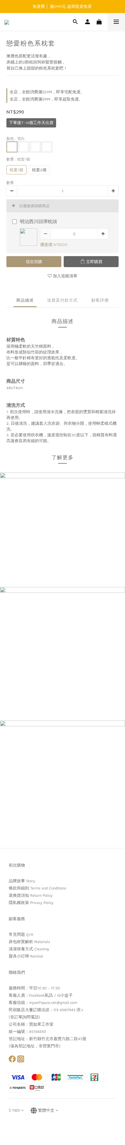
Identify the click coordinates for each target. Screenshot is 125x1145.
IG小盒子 (65, 995)
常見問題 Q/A (21, 934)
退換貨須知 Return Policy (31, 895)
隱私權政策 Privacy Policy (31, 902)
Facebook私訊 (41, 995)
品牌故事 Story (22, 881)
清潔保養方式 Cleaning (29, 949)
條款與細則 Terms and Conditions (37, 888)
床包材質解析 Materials (29, 941)
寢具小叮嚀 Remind (26, 956)
